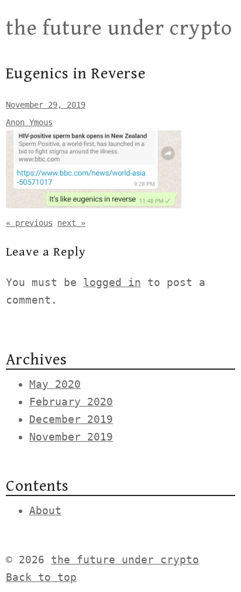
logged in (112, 282)
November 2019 (71, 437)
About (45, 510)
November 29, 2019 (45, 104)
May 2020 (55, 384)
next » (71, 223)
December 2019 (71, 419)
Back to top (41, 577)
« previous (29, 223)
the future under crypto (119, 28)
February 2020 (71, 401)
